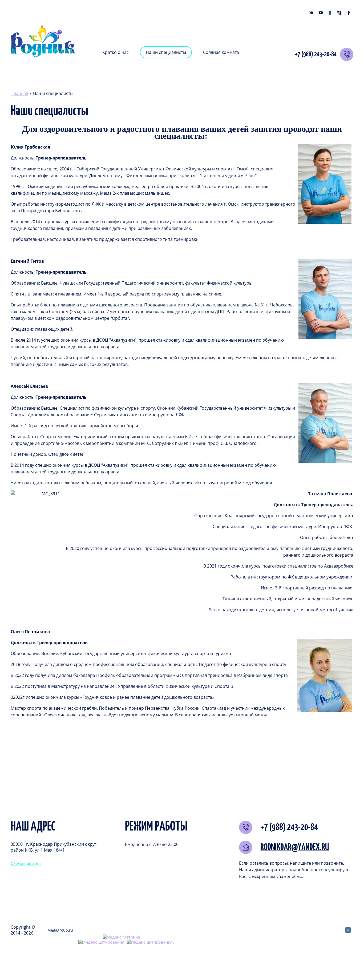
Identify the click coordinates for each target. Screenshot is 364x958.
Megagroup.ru (60, 930)
